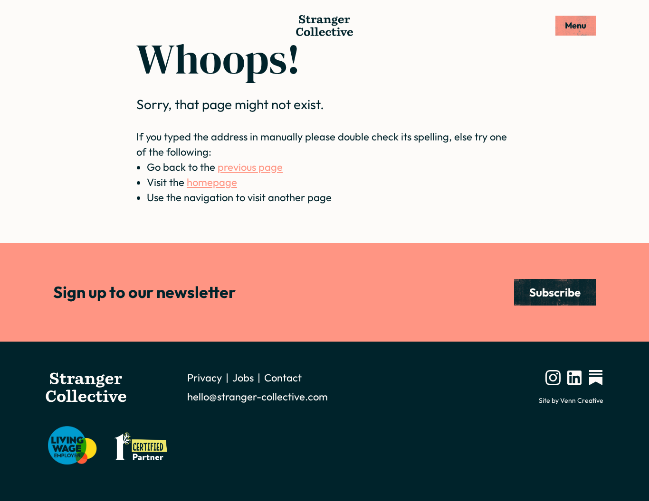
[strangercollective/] (553, 377)
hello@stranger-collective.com (257, 396)
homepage (212, 182)
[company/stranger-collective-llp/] (574, 377)
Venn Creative (581, 400)
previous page (250, 167)
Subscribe (555, 292)
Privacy (204, 377)
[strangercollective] (595, 377)
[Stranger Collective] (324, 25)
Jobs (243, 377)
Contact (283, 377)
